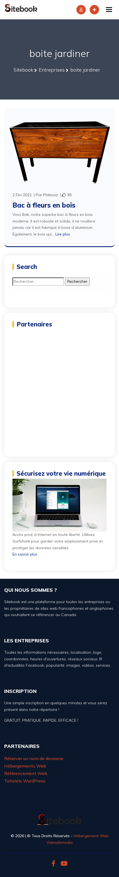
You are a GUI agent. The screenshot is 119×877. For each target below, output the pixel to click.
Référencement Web (25, 773)
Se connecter (81, 9)
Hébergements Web (25, 766)
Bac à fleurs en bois (43, 205)
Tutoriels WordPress (24, 781)
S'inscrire (94, 9)
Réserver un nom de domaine (33, 758)
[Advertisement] (59, 388)
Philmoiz (50, 194)
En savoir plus (24, 554)
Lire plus (62, 234)
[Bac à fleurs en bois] (59, 148)
